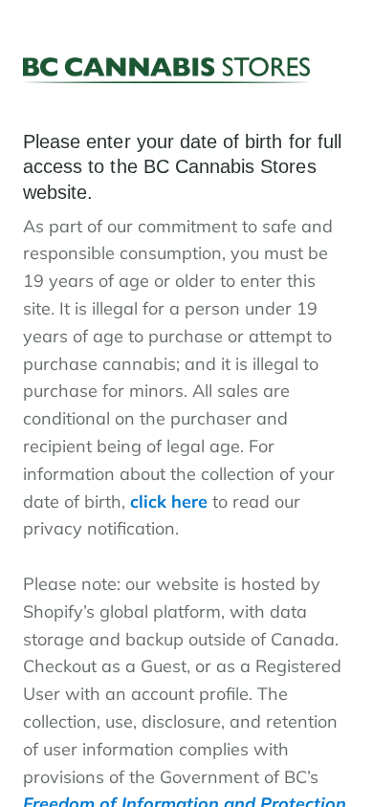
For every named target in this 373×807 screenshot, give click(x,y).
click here (169, 502)
